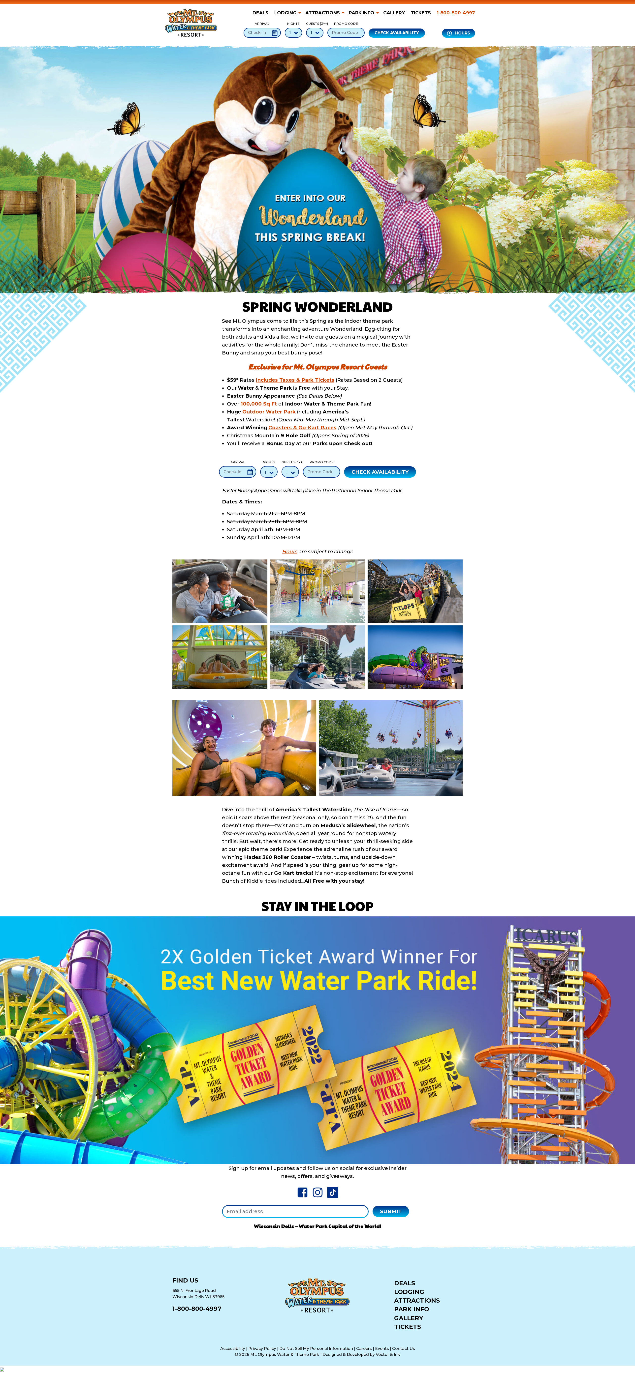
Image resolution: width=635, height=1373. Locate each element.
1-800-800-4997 (456, 13)
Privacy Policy (262, 1348)
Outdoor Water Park (269, 412)
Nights (293, 24)
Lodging (285, 13)
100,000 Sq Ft (259, 404)
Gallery (394, 13)
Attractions (322, 13)
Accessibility (232, 1348)
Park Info (361, 13)
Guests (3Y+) (314, 24)
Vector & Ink (388, 1354)
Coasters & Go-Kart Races (302, 428)
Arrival (262, 24)
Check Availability (397, 32)
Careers (364, 1348)
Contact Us (403, 1348)
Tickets (421, 13)
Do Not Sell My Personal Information (316, 1348)
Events (382, 1348)
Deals (260, 13)
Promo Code (346, 24)
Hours (462, 33)
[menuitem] (262, 13)
